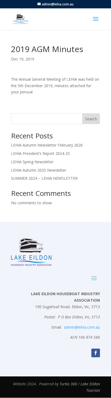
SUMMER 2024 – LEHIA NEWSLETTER (44, 178)
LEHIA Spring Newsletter (32, 161)
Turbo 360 (68, 383)
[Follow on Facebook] (95, 353)
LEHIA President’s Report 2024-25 (40, 153)
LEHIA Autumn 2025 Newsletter (38, 170)
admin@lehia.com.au (82, 327)
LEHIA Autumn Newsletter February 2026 (47, 145)
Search (91, 118)
